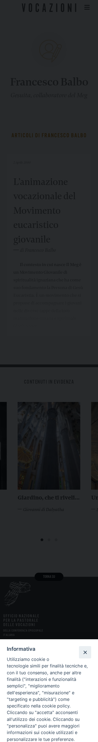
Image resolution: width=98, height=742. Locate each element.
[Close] (85, 652)
